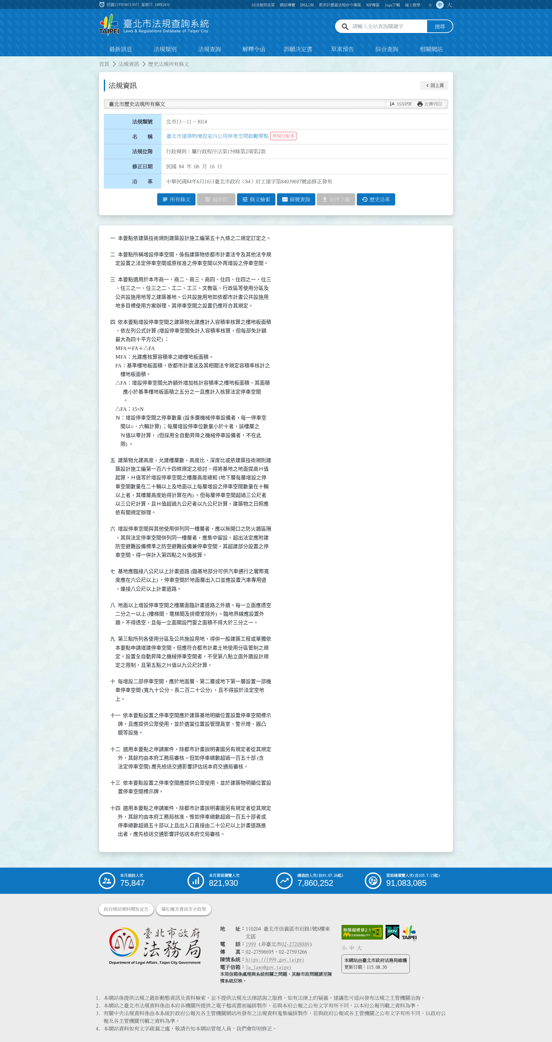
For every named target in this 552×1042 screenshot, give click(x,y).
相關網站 (431, 49)
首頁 (104, 64)
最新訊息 (120, 49)
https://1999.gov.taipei (275, 959)
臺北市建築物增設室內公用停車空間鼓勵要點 (217, 136)
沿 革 (142, 181)
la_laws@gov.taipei (269, 967)
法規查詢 (209, 49)
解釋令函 (253, 49)
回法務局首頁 (263, 5)
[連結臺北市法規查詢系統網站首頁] (154, 25)
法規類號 (142, 121)
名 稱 (142, 136)
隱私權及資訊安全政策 (183, 909)
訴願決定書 (298, 49)
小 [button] (430, 5)
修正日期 (142, 166)
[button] (434, 85)
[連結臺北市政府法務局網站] (155, 945)
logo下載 (392, 5)
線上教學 (412, 5)
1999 (251, 944)
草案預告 (342, 49)
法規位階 (142, 151)
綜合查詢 (386, 49)
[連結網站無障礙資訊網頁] (362, 932)
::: (4, 60)
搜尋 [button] (440, 26)
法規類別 (165, 49)
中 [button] (440, 5)
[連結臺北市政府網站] (409, 933)
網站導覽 (287, 5)
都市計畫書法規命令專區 (340, 5)
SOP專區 (372, 5)
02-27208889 (295, 944)
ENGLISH (307, 5)
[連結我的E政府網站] (392, 932)
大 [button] (449, 4)
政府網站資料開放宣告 (126, 909)
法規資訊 (129, 64)
